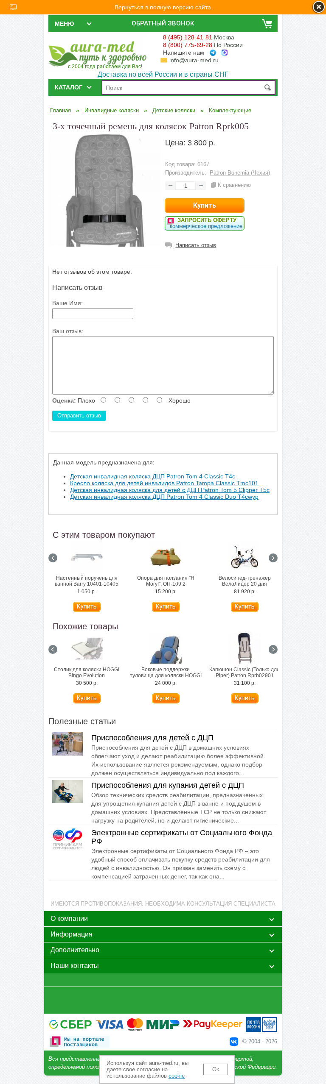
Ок (215, 1069)
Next (273, 557)
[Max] (225, 53)
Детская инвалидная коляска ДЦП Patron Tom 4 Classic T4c (152, 476)
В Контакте (234, 1041)
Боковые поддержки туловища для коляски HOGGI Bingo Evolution (166, 675)
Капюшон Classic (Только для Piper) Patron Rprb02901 (244, 672)
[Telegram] (212, 52)
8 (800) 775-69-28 (187, 45)
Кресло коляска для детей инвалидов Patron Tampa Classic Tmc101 (164, 483)
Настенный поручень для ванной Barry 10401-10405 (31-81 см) (86, 584)
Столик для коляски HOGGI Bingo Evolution (86, 672)
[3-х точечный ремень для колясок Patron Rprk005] (104, 244)
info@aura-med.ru (194, 60)
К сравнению (234, 185)
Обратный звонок (163, 23)
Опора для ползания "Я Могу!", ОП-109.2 (165, 581)
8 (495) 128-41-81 (187, 37)
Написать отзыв (195, 245)
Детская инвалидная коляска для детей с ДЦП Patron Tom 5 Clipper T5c (170, 489)
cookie (177, 1076)
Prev (52, 557)
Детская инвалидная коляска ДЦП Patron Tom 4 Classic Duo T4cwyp (164, 496)
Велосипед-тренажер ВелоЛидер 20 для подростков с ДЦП (245, 584)
